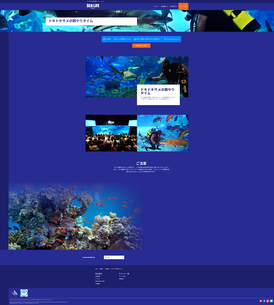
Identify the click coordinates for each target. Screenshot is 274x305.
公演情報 (107, 268)
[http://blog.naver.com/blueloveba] (271, 301)
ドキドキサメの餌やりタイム (116, 268)
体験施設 (121, 279)
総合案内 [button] (173, 6)
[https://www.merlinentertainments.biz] (15, 293)
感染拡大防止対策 (99, 281)
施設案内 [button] (163, 6)
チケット (156, 6)
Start (96, 268)
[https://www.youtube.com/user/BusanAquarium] (260, 301)
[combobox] (114, 257)
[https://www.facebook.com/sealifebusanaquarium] (264, 301)
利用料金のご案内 (141, 45)
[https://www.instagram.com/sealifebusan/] (267, 301)
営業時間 (97, 276)
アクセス (97, 279)
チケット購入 (183, 6)
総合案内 (101, 268)
